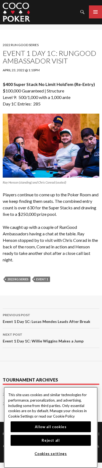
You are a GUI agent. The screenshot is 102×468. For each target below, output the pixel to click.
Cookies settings (51, 453)
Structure (55, 90)
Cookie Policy (64, 416)
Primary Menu (95, 11)
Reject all (51, 440)
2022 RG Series (18, 279)
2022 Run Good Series (21, 45)
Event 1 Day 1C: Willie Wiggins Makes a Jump (43, 337)
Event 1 (42, 279)
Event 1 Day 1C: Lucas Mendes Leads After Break (46, 318)
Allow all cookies (50, 427)
